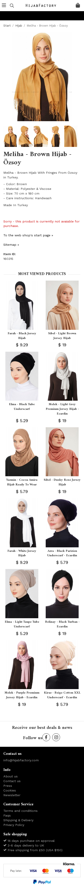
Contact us (12, 781)
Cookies (9, 790)
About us (10, 776)
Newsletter (11, 795)
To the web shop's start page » (28, 235)
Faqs (7, 815)
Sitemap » (11, 244)
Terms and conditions (20, 811)
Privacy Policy (13, 825)
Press (7, 785)
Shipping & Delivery (18, 820)
